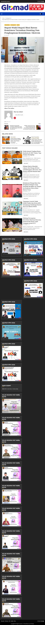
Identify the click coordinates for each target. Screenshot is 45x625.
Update (18, 24)
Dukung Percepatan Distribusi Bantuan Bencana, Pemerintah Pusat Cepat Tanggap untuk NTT (32, 220)
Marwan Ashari (18, 112)
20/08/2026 (26, 208)
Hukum (4, 162)
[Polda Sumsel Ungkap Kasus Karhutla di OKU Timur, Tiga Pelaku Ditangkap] (6, 140)
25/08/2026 (13, 143)
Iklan (15, 621)
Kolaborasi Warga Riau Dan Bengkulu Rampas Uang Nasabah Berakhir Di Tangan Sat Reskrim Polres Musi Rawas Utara (32, 186)
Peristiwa (10, 228)
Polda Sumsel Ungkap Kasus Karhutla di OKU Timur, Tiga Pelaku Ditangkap (15, 140)
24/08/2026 (26, 191)
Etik (9, 621)
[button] (1, 13)
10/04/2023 (7, 35)
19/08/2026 (26, 224)
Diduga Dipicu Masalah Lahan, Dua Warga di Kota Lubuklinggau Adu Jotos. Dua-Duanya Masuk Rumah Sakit (36, 142)
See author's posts (19, 115)
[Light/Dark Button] (41, 13)
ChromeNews (26, 623)
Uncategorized (13, 24)
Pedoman (6, 621)
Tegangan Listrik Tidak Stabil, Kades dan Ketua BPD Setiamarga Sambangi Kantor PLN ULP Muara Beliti (32, 204)
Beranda (2, 621)
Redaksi (12, 621)
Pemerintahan (7, 24)
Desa (4, 212)
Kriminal (4, 176)
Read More (26, 163)
